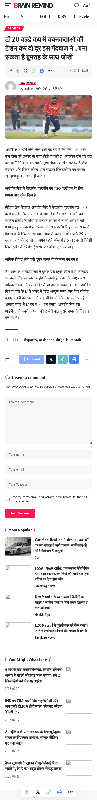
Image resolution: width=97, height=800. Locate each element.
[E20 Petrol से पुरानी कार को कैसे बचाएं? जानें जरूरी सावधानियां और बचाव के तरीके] (18, 632)
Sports (14, 28)
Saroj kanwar (27, 83)
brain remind (33, 5)
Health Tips (43, 615)
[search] (76, 6)
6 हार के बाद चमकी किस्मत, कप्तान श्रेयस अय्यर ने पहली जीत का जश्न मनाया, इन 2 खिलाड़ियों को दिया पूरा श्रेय (33, 675)
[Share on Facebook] (17, 71)
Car (37, 557)
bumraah (73, 340)
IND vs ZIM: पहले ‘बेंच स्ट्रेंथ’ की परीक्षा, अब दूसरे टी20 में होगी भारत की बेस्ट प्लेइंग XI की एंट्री (33, 706)
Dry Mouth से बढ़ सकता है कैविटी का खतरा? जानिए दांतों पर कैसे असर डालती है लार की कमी (61, 602)
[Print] (41, 71)
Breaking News (45, 586)
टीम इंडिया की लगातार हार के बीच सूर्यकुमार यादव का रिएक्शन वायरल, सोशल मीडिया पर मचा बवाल (33, 737)
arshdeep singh (51, 340)
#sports (30, 340)
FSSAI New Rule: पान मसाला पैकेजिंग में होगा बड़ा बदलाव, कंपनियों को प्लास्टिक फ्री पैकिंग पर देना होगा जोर (62, 573)
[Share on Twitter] (25, 71)
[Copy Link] (33, 71)
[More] (49, 71)
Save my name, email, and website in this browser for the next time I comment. (49, 499)
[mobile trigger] (9, 5)
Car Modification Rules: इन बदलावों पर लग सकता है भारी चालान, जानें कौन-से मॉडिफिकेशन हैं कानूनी (61, 545)
